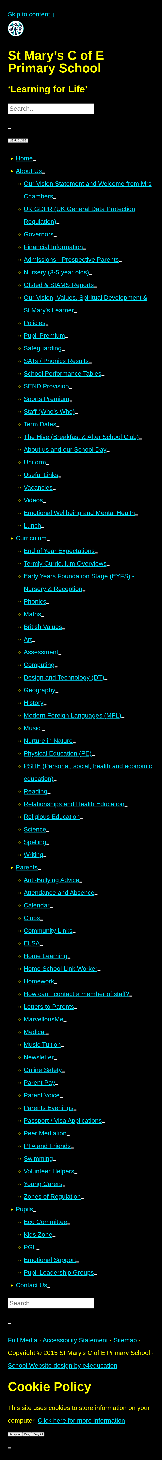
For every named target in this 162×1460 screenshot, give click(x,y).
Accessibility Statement (75, 1340)
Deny (27, 1434)
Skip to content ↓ (31, 14)
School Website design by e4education (62, 1365)
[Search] (9, 128)
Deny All (38, 1434)
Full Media (22, 1340)
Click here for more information (81, 1420)
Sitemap (125, 1340)
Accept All (15, 1434)
